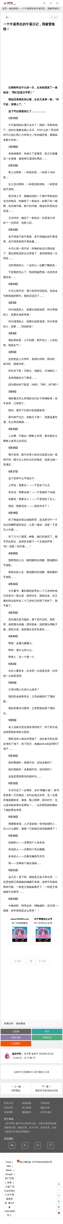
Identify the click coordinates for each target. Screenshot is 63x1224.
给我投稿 (26, 1103)
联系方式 (8, 1103)
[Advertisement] (31, 58)
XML (8, 1166)
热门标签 (26, 1107)
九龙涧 (15, 1031)
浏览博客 (8, 1112)
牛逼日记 (47, 1037)
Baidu (9, 1170)
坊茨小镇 (15, 1037)
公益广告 (9, 1186)
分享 (43, 961)
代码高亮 (8, 1107)
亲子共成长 (46, 1112)
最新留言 (26, 1112)
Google (9, 1174)
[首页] (58, 1184)
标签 (9, 1182)
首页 (4, 8)
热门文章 (9, 1178)
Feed (8, 1162)
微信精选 (13, 8)
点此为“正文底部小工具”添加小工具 (31, 1072)
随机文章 (45, 1107)
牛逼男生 (15, 1043)
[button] (50, 3)
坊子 (47, 1031)
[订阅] (25, 1145)
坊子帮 (27, 1053)
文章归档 (45, 1103)
